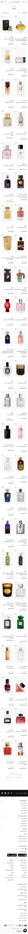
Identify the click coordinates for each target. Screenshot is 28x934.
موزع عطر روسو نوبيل (8, 195)
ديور (12, 163)
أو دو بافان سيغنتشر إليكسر (21, 731)
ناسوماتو (11, 100)
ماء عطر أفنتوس (9, 731)
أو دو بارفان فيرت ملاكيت (21, 636)
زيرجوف (25, 287)
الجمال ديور (24, 805)
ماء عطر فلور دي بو (9, 383)
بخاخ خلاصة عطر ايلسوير (21, 133)
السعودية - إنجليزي (23, 917)
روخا (12, 225)
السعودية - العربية (23, 920)
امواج (25, 132)
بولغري (11, 318)
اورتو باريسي (10, 698)
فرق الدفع (24, 875)
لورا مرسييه (11, 476)
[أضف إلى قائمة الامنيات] (15, 16)
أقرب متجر (11, 865)
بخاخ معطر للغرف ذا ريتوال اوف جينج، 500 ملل (21, 573)
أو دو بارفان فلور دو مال (8, 541)
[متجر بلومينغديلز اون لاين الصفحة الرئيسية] (14, 2)
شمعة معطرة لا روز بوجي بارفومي (8, 605)
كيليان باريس (24, 100)
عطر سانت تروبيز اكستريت (7, 446)
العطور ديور (24, 808)
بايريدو (25, 225)
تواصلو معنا (24, 862)
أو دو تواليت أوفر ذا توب (22, 446)
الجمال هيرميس (23, 825)
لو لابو (12, 413)
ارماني (25, 634)
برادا (26, 698)
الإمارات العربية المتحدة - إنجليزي (22, 906)
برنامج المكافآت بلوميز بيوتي (22, 896)
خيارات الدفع (24, 867)
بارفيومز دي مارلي (23, 666)
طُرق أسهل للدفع (9, 870)
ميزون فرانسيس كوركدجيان (21, 603)
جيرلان (25, 349)
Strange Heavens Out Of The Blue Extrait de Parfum (7, 352)
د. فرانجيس (11, 194)
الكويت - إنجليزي (23, 913)
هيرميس (25, 37)
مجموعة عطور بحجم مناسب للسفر (21, 71)
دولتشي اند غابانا (23, 194)
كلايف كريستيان (10, 349)
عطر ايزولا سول (10, 227)
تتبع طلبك (24, 870)
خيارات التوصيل (23, 865)
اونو (26, 381)
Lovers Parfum (10, 763)
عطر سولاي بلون (9, 70)
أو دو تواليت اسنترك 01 (22, 509)
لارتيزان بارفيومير (10, 603)
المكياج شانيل (24, 823)
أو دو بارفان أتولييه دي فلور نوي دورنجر (7, 637)
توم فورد (11, 68)
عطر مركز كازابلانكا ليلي (22, 227)
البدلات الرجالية (24, 831)
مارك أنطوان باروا (9, 666)
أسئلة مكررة (24, 877)
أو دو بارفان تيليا (10, 668)
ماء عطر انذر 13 (10, 414)
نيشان (12, 132)
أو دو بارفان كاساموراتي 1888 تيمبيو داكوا (21, 290)
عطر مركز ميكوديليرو (9, 102)
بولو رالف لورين (23, 539)
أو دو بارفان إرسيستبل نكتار (21, 319)
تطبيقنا (11, 867)
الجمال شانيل (24, 803)
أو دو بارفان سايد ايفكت (8, 289)
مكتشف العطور (23, 893)
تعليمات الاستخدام (9, 877)
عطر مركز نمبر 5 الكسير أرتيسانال (8, 39)
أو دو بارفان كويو (23, 478)
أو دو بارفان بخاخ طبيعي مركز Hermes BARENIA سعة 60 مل (21, 39)
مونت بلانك (24, 729)
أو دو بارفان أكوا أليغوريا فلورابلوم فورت (22, 352)
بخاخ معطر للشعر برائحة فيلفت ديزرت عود (22, 196)
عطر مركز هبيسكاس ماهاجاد (22, 764)
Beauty (14, 6)
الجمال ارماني (24, 820)
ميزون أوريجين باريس (9, 444)
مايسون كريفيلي (23, 761)
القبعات (25, 833)
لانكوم (25, 444)
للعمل (12, 872)
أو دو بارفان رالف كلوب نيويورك (22, 542)
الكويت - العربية (23, 915)
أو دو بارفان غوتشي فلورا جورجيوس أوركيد (8, 573)
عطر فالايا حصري (23, 668)
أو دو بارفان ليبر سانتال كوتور (21, 257)
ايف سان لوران (23, 256)
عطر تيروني (11, 699)
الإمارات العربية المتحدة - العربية (22, 910)
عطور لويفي (24, 413)
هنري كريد (11, 729)
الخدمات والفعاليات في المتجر (22, 890)
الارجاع (25, 872)
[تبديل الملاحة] (26, 2)
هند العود (11, 508)
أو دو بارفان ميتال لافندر (22, 165)
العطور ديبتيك (24, 818)
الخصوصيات (10, 875)
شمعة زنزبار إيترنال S (22, 383)
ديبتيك (12, 381)
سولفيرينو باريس (23, 68)
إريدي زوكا (24, 476)
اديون (12, 256)
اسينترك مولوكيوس (22, 508)
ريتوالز (25, 571)
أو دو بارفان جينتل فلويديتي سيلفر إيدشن (21, 605)
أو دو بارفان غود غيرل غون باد (21, 103)
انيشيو (12, 287)
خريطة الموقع (10, 879)
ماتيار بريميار (24, 163)
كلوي (12, 634)
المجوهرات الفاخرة (23, 838)
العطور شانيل (24, 810)
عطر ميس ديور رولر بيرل (8, 165)
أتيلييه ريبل (11, 37)
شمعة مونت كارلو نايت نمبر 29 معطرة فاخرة (7, 258)
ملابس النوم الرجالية (22, 836)
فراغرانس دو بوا (10, 761)
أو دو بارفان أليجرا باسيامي (8, 319)
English (22, 848)
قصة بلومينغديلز (10, 862)
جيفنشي (25, 318)
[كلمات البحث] (23, 2)
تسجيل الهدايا (24, 886)
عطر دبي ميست (10, 509)
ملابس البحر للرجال (23, 841)
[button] (7, 63)
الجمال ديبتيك (24, 812)
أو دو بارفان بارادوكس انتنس (21, 699)
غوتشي (11, 571)
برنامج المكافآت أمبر (22, 899)
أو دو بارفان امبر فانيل (9, 478)
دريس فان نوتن (10, 539)
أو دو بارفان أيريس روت (22, 414)
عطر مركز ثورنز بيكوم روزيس (9, 134)
